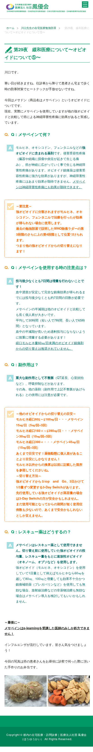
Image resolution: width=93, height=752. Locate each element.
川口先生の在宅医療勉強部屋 (38, 28)
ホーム (10, 28)
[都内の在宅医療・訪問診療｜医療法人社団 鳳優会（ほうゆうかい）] (46, 7)
